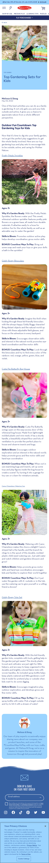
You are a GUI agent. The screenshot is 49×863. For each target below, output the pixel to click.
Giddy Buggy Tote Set (12, 597)
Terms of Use (26, 854)
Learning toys (32, 14)
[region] (24, 843)
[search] (10, 8)
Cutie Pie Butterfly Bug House (16, 368)
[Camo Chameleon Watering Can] (24, 512)
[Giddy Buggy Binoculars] (24, 287)
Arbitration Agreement (27, 804)
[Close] (45, 826)
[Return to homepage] (24, 8)
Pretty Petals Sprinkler (12, 155)
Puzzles (43, 14)
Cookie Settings (24, 859)
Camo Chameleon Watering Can (13, 486)
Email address (14, 796)
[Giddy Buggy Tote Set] (24, 623)
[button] (3, 2)
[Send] (41, 798)
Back (5, 22)
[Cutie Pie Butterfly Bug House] (24, 395)
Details (42, 2)
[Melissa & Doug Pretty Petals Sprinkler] (24, 181)
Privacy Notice (15, 804)
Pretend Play (19, 14)
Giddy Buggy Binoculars (13, 260)
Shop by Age (7, 14)
